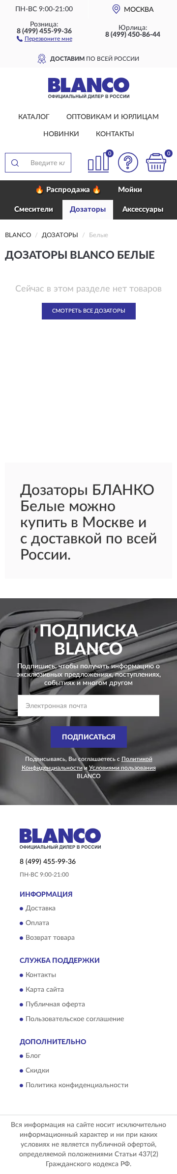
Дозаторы (88, 209)
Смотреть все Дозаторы (88, 311)
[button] (44, 38)
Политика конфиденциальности (77, 1085)
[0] (156, 162)
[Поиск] (15, 162)
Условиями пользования (122, 768)
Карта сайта (45, 989)
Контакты (115, 134)
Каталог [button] (34, 117)
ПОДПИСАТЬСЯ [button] (89, 737)
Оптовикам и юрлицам (112, 117)
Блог (33, 1056)
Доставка (41, 908)
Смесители (33, 209)
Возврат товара (50, 938)
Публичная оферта (55, 1004)
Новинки (61, 134)
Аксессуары (142, 209)
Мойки (130, 190)
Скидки (37, 1071)
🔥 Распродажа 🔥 (68, 190)
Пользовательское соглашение (75, 1019)
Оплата (37, 923)
